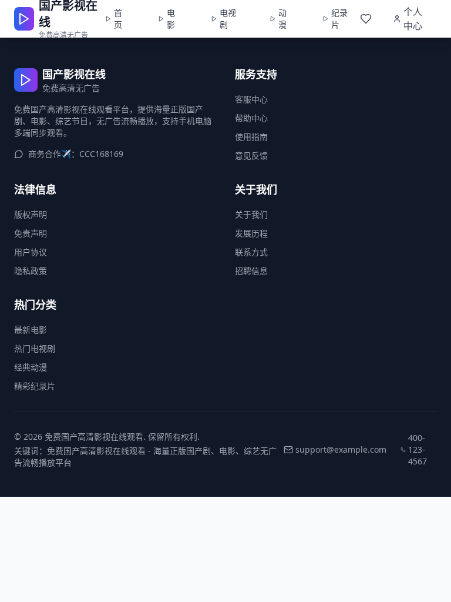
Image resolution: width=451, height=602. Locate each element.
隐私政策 (30, 270)
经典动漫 (30, 367)
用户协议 (30, 251)
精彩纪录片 (34, 386)
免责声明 (30, 233)
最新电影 (30, 329)
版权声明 (30, 214)
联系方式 (251, 251)
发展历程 (251, 233)
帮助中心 (251, 117)
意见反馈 (251, 155)
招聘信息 (251, 270)
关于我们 (251, 214)
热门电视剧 (34, 348)
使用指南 (251, 136)
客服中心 (251, 99)
